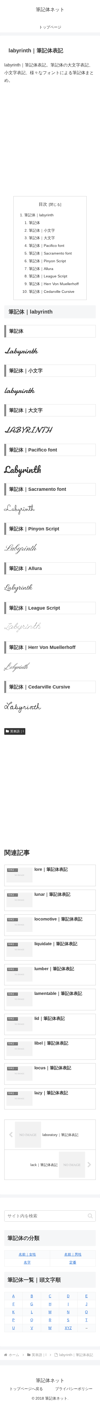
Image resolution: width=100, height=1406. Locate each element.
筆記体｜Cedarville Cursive (51, 291)
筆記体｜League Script (48, 276)
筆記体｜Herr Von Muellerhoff (54, 284)
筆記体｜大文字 (42, 238)
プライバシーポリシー (74, 1389)
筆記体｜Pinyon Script (47, 261)
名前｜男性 (73, 1254)
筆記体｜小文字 (42, 230)
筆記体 (34, 223)
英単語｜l (17, 731)
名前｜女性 (27, 1254)
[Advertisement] (50, 140)
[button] (90, 1216)
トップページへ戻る (26, 1389)
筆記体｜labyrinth (39, 215)
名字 (27, 1262)
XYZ (68, 1328)
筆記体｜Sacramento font (50, 253)
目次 (43, 204)
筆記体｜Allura (41, 269)
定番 (72, 1262)
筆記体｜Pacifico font (46, 245)
